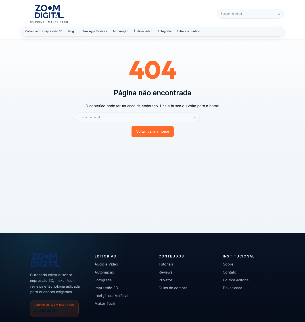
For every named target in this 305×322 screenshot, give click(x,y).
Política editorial (236, 280)
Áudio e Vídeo (106, 264)
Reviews (165, 272)
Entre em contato (188, 31)
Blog (71, 31)
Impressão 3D (106, 288)
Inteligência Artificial (111, 295)
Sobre (228, 264)
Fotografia (164, 31)
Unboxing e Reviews (93, 31)
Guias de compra (173, 288)
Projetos (166, 280)
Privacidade (232, 288)
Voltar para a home (152, 131)
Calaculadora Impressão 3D (44, 31)
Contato (229, 272)
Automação (120, 31)
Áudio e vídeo (143, 31)
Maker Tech (104, 303)
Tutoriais (166, 264)
